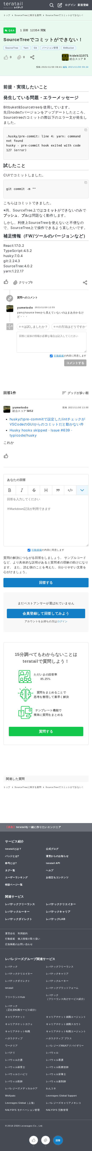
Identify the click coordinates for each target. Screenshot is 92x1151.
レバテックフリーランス (20, 904)
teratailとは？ (13, 849)
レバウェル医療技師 (57, 1067)
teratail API (53, 863)
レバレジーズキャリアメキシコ (63, 1103)
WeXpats (10, 1095)
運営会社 (10, 933)
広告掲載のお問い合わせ (19, 944)
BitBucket (68, 48)
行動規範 (59, 355)
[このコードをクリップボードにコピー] (85, 129)
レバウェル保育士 (15, 1067)
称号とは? (11, 863)
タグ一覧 (10, 870)
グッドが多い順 (78, 392)
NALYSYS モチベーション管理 (22, 1110)
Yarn (26, 48)
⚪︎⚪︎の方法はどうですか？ (70, 326)
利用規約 (23, 933)
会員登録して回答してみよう (46, 613)
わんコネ (51, 1088)
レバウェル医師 (14, 1081)
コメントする (75, 363)
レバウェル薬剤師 (56, 1081)
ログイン (70, 4)
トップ (6, 15)
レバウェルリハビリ (16, 1074)
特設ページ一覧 (14, 884)
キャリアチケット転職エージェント (66, 1031)
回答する (46, 582)
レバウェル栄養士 (56, 1074)
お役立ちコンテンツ (57, 877)
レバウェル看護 (55, 1060)
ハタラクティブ (14, 1038)
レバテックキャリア (58, 911)
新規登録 (83, 4)
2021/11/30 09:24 (76, 67)
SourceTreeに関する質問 (28, 15)
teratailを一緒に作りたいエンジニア (38, 827)
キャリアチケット (15, 1017)
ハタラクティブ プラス (59, 1038)
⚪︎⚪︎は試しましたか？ (33, 326)
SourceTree (11, 48)
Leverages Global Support (61, 1095)
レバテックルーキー (17, 911)
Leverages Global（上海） (20, 1103)
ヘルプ (49, 870)
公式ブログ (52, 849)
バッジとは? (12, 856)
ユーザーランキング (16, 877)
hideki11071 (79, 55)
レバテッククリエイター (61, 904)
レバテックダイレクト (18, 919)
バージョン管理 (50, 48)
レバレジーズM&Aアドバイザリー (65, 1045)
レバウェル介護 (14, 1060)
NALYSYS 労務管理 (57, 1110)
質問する (46, 731)
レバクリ (10, 1052)
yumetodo (25, 307)
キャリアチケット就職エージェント (66, 1017)
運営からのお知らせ (57, 856)
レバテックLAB (55, 919)
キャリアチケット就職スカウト (63, 1024)
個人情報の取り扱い (29, 938)
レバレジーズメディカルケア (21, 1088)
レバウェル (52, 1052)
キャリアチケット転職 (17, 1031)
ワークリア (11, 1045)
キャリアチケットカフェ (19, 1024)
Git (35, 48)
